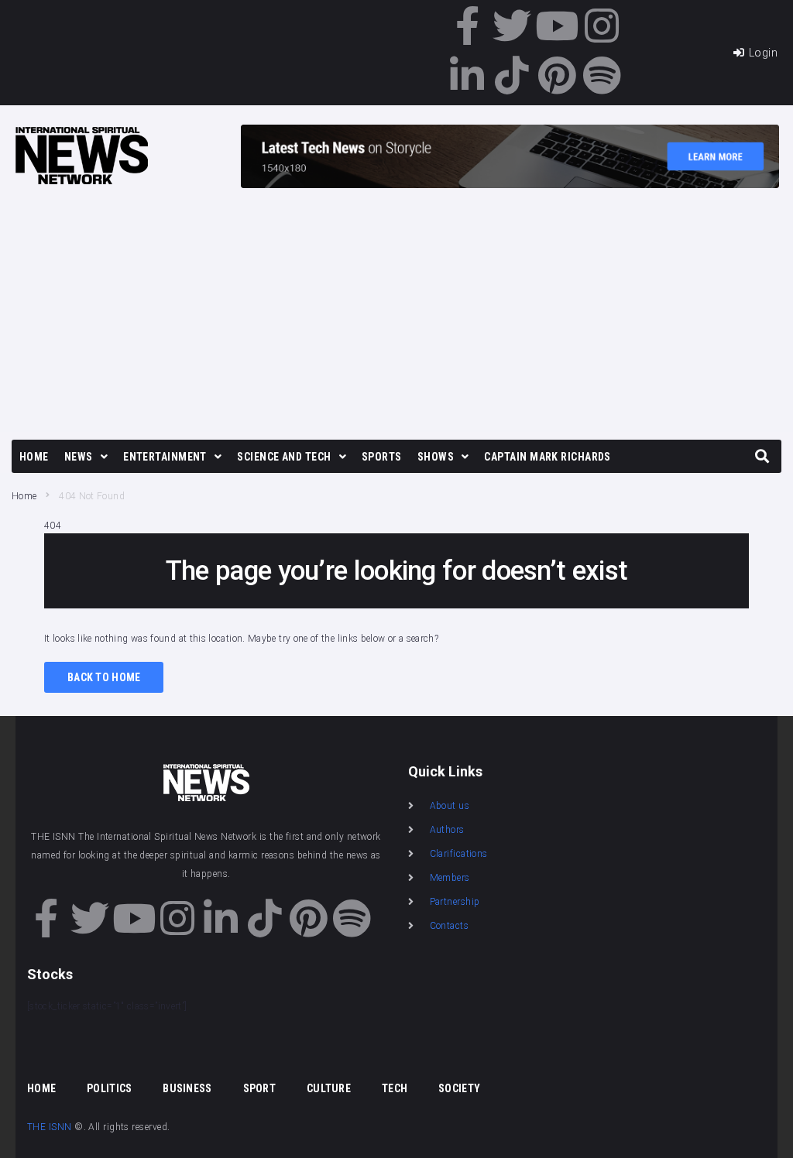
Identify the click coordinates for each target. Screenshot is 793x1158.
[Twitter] (512, 25)
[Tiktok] (512, 75)
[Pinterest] (556, 75)
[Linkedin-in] (467, 75)
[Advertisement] (396, 315)
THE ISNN (49, 1127)
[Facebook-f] (467, 25)
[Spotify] (601, 75)
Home (24, 496)
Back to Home (103, 677)
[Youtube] (556, 25)
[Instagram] (601, 25)
